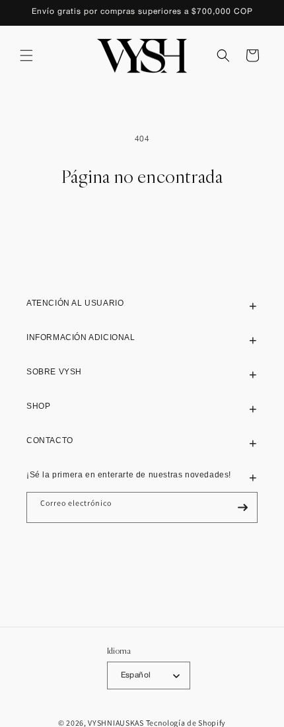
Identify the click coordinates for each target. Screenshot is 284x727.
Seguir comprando (142, 223)
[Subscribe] (242, 507)
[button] (26, 55)
